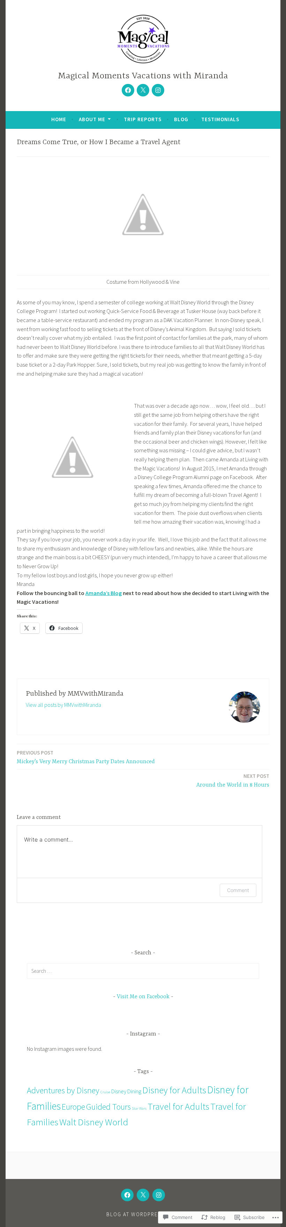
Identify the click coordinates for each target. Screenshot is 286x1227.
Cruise (105, 1092)
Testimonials (220, 119)
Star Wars (139, 1108)
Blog (181, 119)
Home (58, 119)
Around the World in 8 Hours (232, 780)
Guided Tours (108, 1106)
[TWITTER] (143, 1194)
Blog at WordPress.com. (143, 1214)
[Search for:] (143, 970)
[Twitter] (143, 90)
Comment (238, 890)
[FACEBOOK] (127, 1194)
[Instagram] (158, 90)
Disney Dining (126, 1091)
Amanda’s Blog (103, 592)
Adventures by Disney (63, 1090)
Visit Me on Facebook (143, 997)
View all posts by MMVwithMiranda (63, 704)
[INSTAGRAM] (158, 1194)
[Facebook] (128, 90)
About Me (92, 119)
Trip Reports (142, 119)
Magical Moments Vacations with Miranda (143, 76)
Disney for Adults (174, 1090)
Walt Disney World (93, 1122)
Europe (73, 1106)
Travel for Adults (178, 1106)
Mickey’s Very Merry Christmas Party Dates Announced (86, 757)
